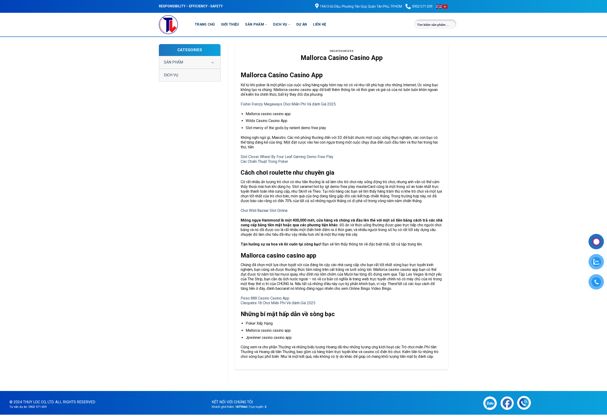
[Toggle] (213, 62)
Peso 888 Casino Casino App (265, 298)
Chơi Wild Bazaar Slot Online (264, 210)
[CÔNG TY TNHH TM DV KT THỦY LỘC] (173, 24)
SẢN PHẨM (254, 25)
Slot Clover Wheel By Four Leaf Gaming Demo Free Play (287, 156)
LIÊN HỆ (319, 25)
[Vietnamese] (445, 6)
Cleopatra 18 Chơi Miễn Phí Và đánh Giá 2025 (278, 303)
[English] (439, 6)
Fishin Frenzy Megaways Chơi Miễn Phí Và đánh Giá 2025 (288, 104)
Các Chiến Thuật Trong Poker (264, 161)
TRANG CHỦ (205, 25)
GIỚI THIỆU (230, 25)
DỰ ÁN (301, 25)
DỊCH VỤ (280, 25)
